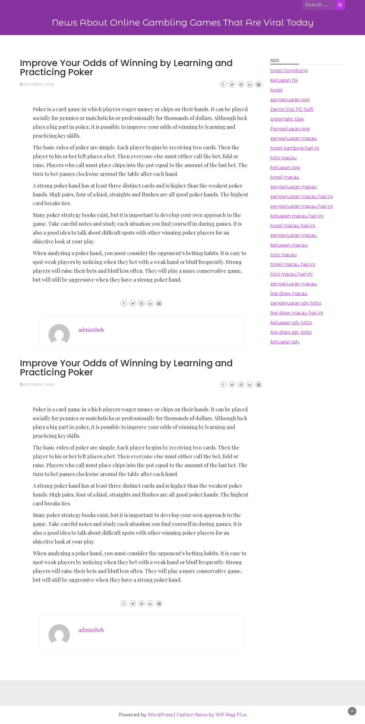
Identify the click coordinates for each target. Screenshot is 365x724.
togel (276, 90)
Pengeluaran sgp (290, 128)
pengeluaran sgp (290, 99)
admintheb (91, 329)
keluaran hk (284, 80)
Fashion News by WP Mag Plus (212, 714)
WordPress (160, 714)
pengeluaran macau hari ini (301, 196)
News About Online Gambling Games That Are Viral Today (183, 22)
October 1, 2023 (39, 84)
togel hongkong (289, 70)
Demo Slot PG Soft (291, 109)
